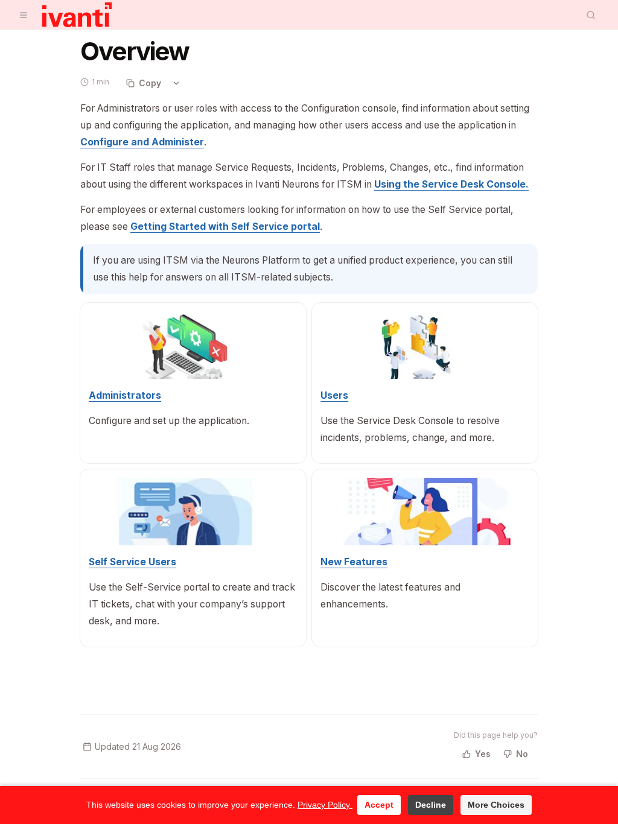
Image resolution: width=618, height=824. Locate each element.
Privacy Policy (325, 805)
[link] (142, 142)
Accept (379, 805)
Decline (430, 805)
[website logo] (77, 15)
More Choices (496, 805)
